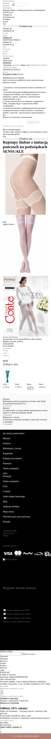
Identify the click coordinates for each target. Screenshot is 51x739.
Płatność (6, 438)
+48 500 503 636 (10, 531)
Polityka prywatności (12, 458)
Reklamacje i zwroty (12, 448)
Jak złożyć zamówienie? (14, 433)
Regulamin (8, 453)
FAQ (5, 473)
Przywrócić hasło (10, 74)
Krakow (3, 665)
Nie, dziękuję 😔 (15, 727)
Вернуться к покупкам (9, 703)
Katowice (4, 661)
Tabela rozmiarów (11, 468)
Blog (5, 501)
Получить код (33, 122)
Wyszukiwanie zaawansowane (16, 516)
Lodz (2, 670)
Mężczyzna (7, 60)
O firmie (6, 491)
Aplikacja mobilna (11, 506)
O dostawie (7, 406)
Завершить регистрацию (13, 126)
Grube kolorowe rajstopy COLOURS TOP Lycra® (6, 384)
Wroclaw (3, 668)
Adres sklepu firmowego (14, 496)
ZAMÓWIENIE (21, 677)
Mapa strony (8, 511)
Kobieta (6, 58)
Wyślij (5, 361)
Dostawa (7, 443)
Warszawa (4, 659)
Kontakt (6, 521)
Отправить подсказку (9, 698)
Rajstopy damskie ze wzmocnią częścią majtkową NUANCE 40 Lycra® (42, 384)
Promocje (7, 463)
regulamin (16, 65)
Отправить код (25, 26)
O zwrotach (7, 424)
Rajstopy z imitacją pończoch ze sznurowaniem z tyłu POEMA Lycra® (30, 384)
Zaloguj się (7, 38)
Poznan (3, 663)
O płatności (7, 415)
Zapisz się (4, 727)
